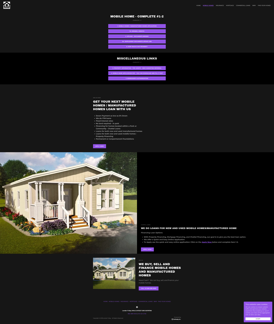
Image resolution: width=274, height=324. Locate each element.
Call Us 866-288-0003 (148, 288)
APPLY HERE (99, 146)
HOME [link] (198, 5)
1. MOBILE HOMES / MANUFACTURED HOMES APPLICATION (137, 26)
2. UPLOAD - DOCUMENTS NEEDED (137, 36)
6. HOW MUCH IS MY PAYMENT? (137, 46)
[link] (6, 5)
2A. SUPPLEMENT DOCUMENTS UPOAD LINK (137, 41)
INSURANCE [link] (220, 5)
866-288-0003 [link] (132, 313)
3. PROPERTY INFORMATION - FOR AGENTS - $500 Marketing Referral (137, 68)
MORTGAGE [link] (230, 5)
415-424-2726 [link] (142, 313)
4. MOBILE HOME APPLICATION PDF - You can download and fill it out (137, 73)
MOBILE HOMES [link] (208, 5)
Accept (258, 319)
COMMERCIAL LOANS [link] (243, 5)
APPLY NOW (147, 249)
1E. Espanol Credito (137, 31)
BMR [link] (254, 5)
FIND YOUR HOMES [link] (264, 5)
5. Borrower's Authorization (137, 78)
